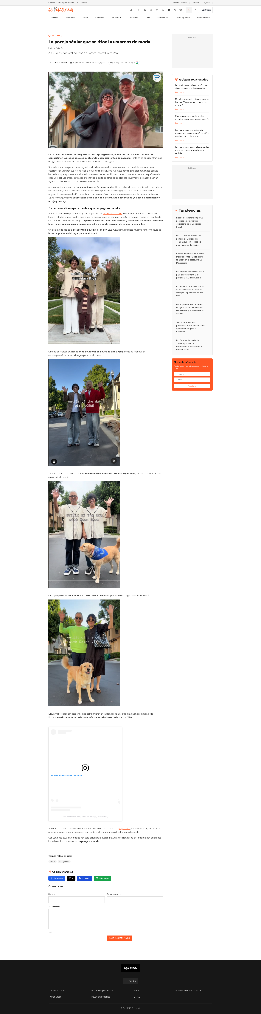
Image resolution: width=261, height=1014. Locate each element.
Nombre (51, 894)
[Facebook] (139, 10)
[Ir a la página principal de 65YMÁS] (60, 10)
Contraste (206, 10)
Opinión (54, 18)
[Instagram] (157, 10)
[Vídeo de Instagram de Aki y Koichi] (105, 412)
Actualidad (133, 18)
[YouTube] (163, 10)
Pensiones (70, 18)
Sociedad (116, 18)
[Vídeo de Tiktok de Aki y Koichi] (105, 534)
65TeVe (207, 3)
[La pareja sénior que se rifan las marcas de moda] (157, 77)
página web (124, 828)
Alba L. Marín (60, 62)
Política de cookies (100, 996)
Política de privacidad (102, 990)
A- (189, 10)
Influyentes (64, 861)
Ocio (148, 18)
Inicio (50, 48)
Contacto (137, 990)
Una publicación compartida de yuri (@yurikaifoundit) (85, 817)
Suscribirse (192, 386)
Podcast (195, 3)
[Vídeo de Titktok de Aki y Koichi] (105, 290)
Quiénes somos (180, 3)
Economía (99, 18)
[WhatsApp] (175, 10)
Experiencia (163, 18)
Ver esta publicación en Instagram (66, 775)
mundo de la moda (112, 213)
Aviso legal (55, 996)
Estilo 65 (57, 36)
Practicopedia (203, 18)
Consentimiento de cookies (187, 990)
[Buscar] (131, 10)
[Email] (169, 10)
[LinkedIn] (151, 10)
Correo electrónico (114, 894)
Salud (85, 18)
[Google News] (181, 10)
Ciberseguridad (183, 18)
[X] (145, 10)
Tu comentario (54, 906)
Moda (52, 861)
